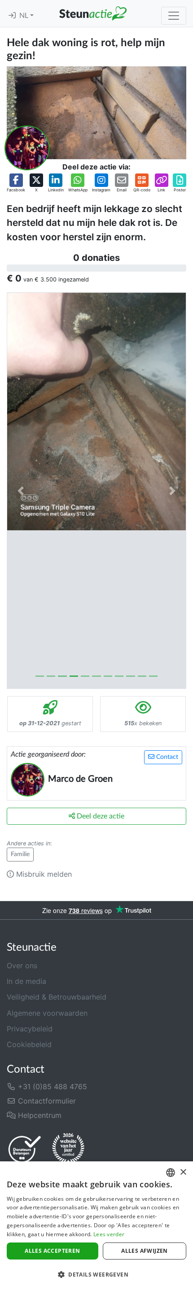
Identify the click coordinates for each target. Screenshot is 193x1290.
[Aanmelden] (12, 16)
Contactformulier (46, 1100)
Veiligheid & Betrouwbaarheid (56, 996)
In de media (26, 981)
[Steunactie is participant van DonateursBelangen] (25, 1149)
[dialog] (96, 1225)
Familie (20, 854)
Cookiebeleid (29, 1044)
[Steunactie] (93, 13)
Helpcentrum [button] (38, 1115)
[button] (16, 183)
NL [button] (24, 15)
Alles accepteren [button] (52, 1251)
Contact (166, 757)
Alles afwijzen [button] (144, 1251)
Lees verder (108, 1234)
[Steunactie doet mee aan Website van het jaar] (68, 1148)
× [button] (183, 1172)
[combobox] (170, 1172)
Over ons (22, 965)
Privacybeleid (30, 1028)
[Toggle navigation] (173, 16)
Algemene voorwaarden (47, 1013)
